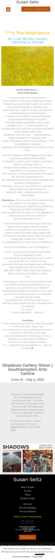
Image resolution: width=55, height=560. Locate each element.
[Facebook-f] (22, 521)
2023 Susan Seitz (44, 545)
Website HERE (17, 427)
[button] (8, 9)
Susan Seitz (27, 479)
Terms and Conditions (25, 545)
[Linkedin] (27, 521)
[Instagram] (32, 521)
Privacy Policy (7, 545)
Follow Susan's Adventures (27, 516)
